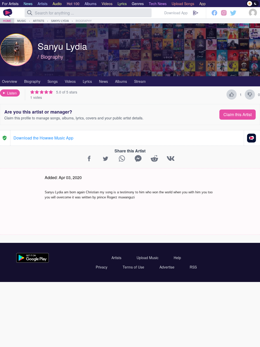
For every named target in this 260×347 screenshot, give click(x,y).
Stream (140, 81)
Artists (38, 21)
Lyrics (87, 81)
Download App (176, 12)
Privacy (101, 267)
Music (21, 21)
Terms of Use (133, 267)
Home (7, 21)
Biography (84, 21)
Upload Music (147, 257)
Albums (121, 81)
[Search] (30, 12)
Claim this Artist (237, 114)
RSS (193, 267)
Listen (12, 93)
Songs (52, 81)
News (103, 81)
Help (177, 257)
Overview (9, 81)
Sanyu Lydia (60, 21)
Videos (70, 81)
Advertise (166, 267)
